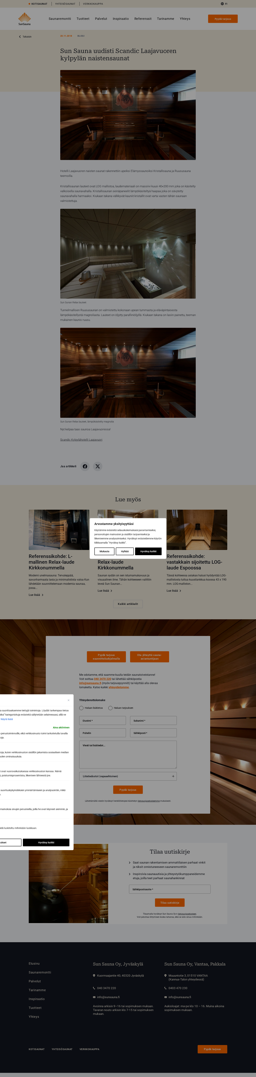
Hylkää (125, 551)
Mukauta (104, 551)
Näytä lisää (7, 719)
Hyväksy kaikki (148, 551)
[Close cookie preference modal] (68, 700)
